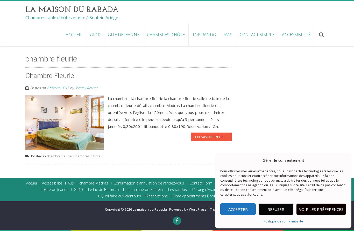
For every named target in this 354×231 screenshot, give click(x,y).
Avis (228, 34)
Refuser (275, 209)
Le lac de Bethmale (104, 189)
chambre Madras (93, 183)
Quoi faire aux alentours (121, 196)
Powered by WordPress (188, 209)
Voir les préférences (321, 209)
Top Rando (204, 34)
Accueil (74, 34)
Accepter (238, 209)
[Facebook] (177, 221)
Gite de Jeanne (123, 34)
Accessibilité (296, 34)
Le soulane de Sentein (144, 189)
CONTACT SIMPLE (257, 34)
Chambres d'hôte (87, 156)
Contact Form (201, 183)
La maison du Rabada (150, 209)
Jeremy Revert (86, 88)
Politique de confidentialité (283, 221)
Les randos (177, 189)
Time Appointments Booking (197, 196)
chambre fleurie (59, 156)
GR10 (95, 34)
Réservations (157, 196)
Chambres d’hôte (166, 34)
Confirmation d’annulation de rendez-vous (149, 183)
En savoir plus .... (211, 136)
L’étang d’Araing (205, 189)
